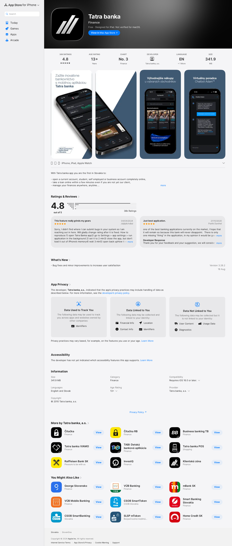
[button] (22, 22)
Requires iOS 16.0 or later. (183, 380)
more (163, 185)
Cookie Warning (102, 543)
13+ (112, 390)
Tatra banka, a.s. (178, 390)
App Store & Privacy (83, 543)
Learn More (147, 340)
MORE (130, 241)
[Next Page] (228, 114)
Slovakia (54, 532)
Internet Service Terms (60, 543)
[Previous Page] (47, 114)
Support (116, 543)
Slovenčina (67, 532)
